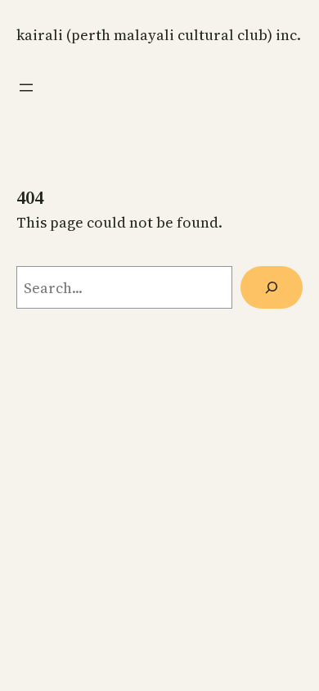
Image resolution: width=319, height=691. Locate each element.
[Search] (271, 287)
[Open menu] (26, 87)
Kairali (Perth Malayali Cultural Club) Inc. (158, 35)
